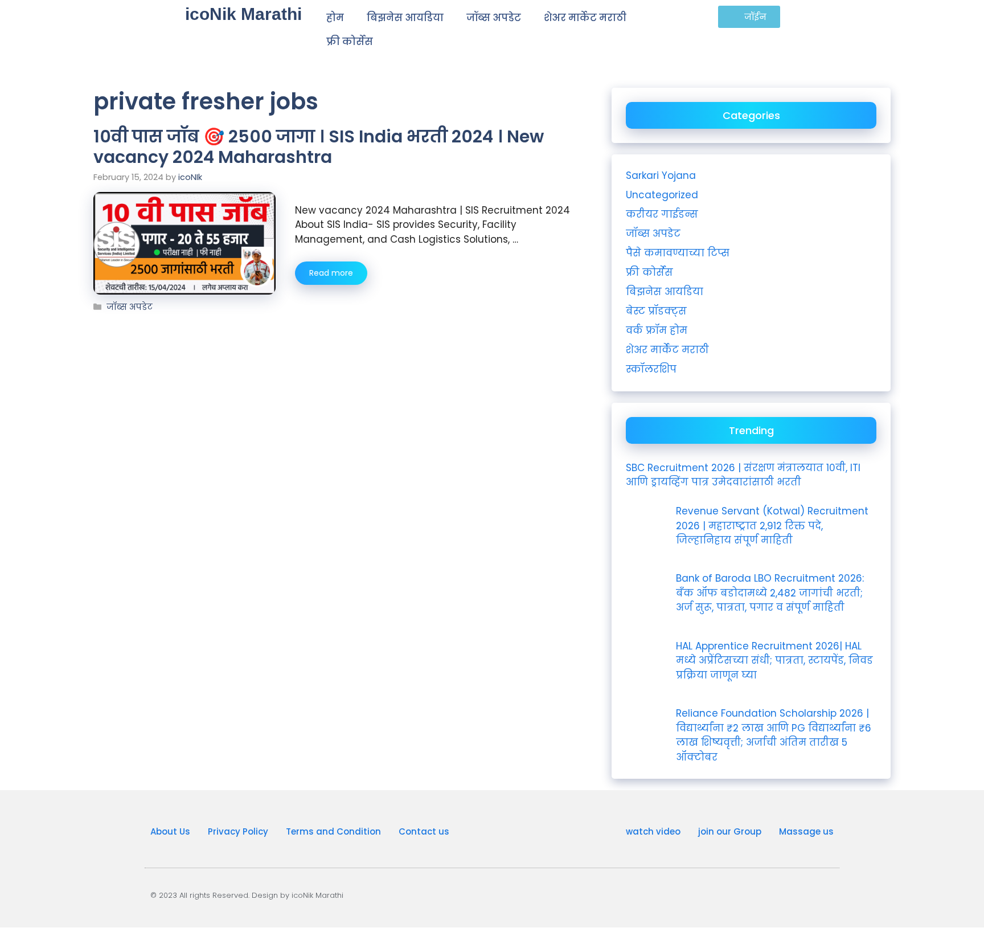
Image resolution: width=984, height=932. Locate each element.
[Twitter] (830, 895)
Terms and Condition (333, 831)
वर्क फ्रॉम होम (656, 330)
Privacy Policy (238, 831)
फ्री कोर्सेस (349, 41)
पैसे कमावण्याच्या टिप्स (677, 253)
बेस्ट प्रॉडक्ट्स (656, 311)
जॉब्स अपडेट (493, 17)
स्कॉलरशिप (651, 369)
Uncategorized (662, 195)
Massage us (806, 831)
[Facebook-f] (810, 895)
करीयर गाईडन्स (662, 214)
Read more (331, 273)
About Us (170, 831)
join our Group (729, 831)
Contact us (424, 831)
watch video (653, 831)
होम (335, 17)
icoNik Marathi (243, 14)
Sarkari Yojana (661, 175)
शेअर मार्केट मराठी (585, 17)
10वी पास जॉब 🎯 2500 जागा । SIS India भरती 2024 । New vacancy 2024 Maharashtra (318, 146)
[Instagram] (791, 895)
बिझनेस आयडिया (405, 17)
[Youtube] (772, 895)
